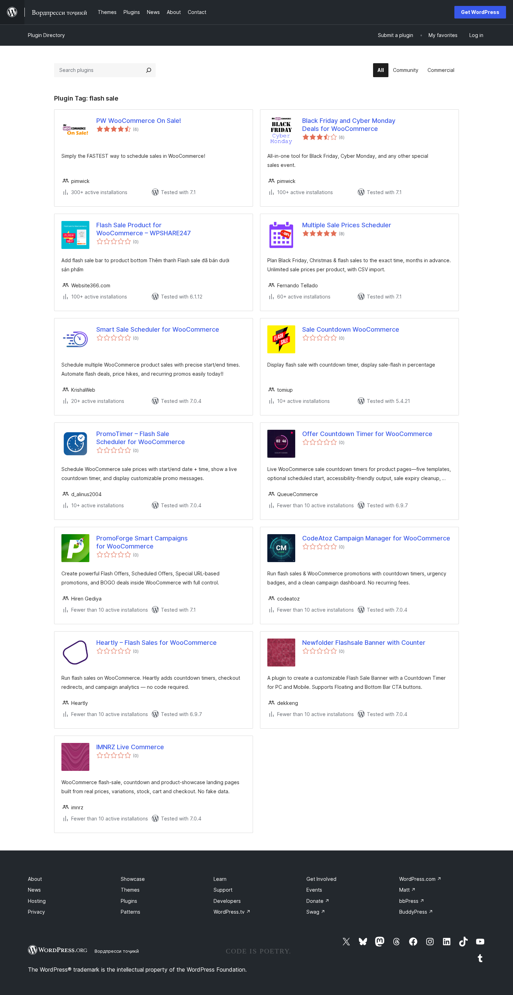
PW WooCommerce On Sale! (138, 120)
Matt (407, 890)
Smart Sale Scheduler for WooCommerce (157, 329)
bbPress (411, 901)
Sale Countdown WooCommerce (350, 329)
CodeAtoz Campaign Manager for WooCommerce (376, 538)
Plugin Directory (46, 35)
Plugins (129, 901)
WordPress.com (420, 879)
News (34, 890)
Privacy (36, 912)
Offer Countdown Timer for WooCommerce (367, 433)
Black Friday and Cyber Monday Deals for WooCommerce (348, 124)
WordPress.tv (232, 912)
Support (223, 890)
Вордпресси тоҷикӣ (117, 951)
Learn (220, 879)
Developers (227, 901)
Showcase (133, 879)
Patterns (130, 912)
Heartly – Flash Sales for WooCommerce (156, 642)
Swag (315, 912)
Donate (317, 901)
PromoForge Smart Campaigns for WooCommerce (142, 542)
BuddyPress (416, 912)
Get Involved (321, 879)
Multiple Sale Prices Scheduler (346, 225)
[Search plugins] (149, 70)
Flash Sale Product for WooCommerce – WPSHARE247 (143, 229)
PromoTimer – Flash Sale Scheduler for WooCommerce (140, 437)
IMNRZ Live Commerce (130, 747)
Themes (130, 890)
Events (314, 890)
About (35, 879)
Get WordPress (480, 12)
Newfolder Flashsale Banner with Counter (363, 642)
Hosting (37, 901)
